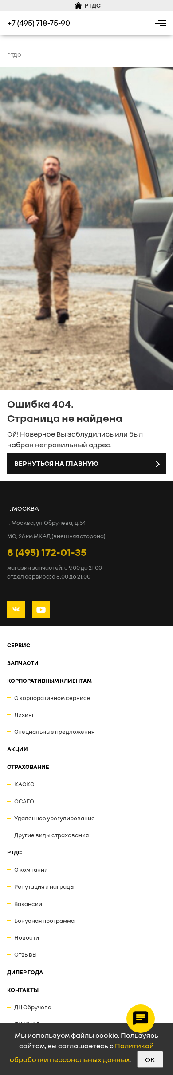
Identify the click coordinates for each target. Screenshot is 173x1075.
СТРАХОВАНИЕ (28, 766)
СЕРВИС (18, 645)
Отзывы (25, 954)
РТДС (14, 852)
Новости (26, 937)
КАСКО (24, 784)
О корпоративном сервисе (52, 697)
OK (150, 1059)
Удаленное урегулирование (54, 818)
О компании (31, 869)
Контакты (23, 989)
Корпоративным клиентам (49, 680)
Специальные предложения (54, 731)
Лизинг (24, 714)
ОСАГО (24, 801)
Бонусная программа (44, 920)
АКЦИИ (17, 748)
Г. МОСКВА (23, 508)
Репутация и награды (44, 886)
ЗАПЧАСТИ (23, 662)
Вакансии (28, 903)
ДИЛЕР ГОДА (25, 972)
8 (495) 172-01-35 (46, 552)
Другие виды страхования (51, 835)
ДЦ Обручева (32, 1007)
